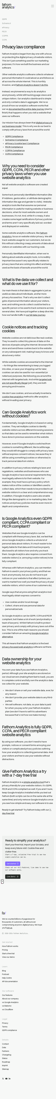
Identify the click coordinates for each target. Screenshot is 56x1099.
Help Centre (7, 978)
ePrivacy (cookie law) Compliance (22, 143)
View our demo (8, 957)
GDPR (4, 19)
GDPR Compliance (14, 136)
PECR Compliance (14, 147)
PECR (4, 31)
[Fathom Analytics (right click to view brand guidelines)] (8, 6)
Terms (4, 1027)
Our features (7, 995)
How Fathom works (10, 946)
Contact (5, 1044)
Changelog (6, 1055)
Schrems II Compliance (16, 140)
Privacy (5, 1023)
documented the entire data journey (26, 109)
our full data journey (35, 315)
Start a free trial (8, 953)
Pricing (5, 950)
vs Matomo (6, 1006)
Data (4, 1047)
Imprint (5, 1065)
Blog (4, 971)
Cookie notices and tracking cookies (24, 329)
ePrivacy (5, 27)
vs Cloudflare (7, 1009)
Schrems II (6, 23)
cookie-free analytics (12, 396)
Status (4, 1058)
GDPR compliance (9, 1030)
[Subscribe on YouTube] (6, 1079)
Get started (11, 863)
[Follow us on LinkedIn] (9, 1079)
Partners (5, 1051)
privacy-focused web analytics (17, 647)
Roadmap (6, 1062)
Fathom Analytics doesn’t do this (32, 85)
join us (9, 928)
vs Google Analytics (10, 1002)
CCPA (4, 40)
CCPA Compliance (14, 154)
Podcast (5, 974)
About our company (10, 998)
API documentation (10, 981)
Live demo (11, 876)
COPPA (5, 36)
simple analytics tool (33, 782)
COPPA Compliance (15, 150)
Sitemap (5, 1069)
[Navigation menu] (52, 6)
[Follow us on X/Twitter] (3, 1079)
